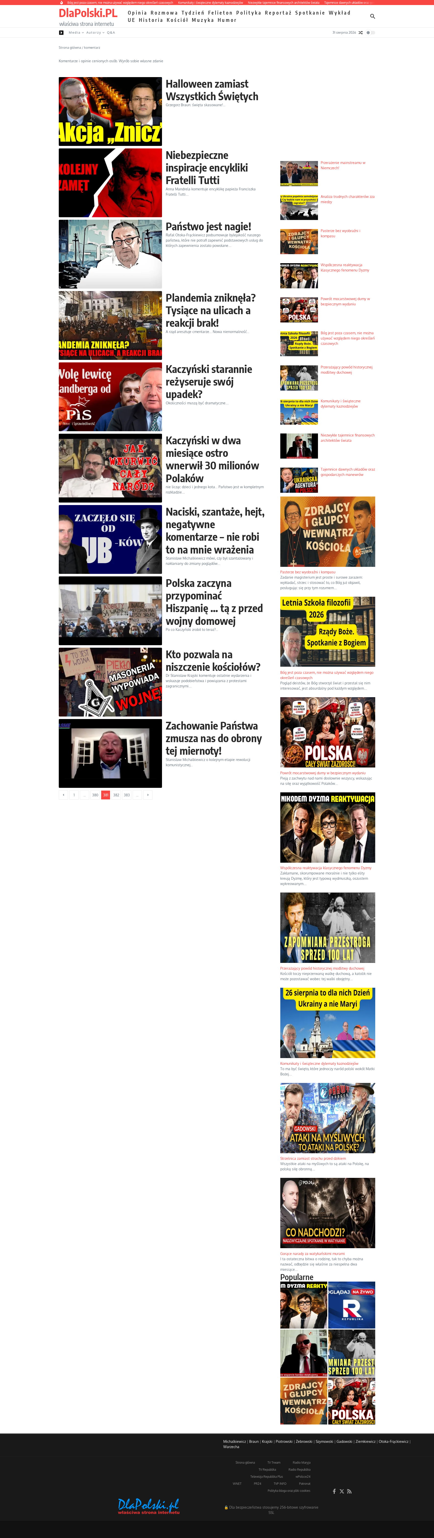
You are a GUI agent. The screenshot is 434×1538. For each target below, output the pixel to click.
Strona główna (70, 47)
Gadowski (344, 1441)
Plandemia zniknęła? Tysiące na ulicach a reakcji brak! (211, 310)
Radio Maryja (301, 1462)
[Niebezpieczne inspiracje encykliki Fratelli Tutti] (110, 182)
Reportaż (278, 13)
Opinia (138, 13)
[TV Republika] (351, 1305)
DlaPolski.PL (88, 13)
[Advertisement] (327, 118)
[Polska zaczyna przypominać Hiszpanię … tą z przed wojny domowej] (110, 610)
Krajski (267, 1441)
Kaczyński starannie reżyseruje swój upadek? (209, 381)
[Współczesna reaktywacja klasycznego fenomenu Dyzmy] (303, 1305)
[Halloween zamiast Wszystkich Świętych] (110, 111)
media (75, 32)
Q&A (111, 32)
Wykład (340, 13)
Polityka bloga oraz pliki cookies (289, 1491)
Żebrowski (304, 1441)
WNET (237, 1484)
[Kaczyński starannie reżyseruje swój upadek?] (110, 396)
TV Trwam (273, 1462)
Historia (151, 20)
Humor (227, 20)
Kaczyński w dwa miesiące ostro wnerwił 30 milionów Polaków (212, 458)
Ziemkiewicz (365, 1441)
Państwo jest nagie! (208, 226)
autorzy (93, 32)
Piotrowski (284, 1441)
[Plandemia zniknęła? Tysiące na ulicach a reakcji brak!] (110, 325)
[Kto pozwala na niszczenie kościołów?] (110, 682)
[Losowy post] (361, 33)
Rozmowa (165, 13)
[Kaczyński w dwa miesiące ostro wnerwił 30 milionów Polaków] (110, 468)
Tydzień (193, 13)
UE (132, 20)
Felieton (220, 13)
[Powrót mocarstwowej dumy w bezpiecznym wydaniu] (351, 1401)
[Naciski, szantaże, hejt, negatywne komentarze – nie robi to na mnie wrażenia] (110, 539)
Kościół (178, 20)
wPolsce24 (303, 1476)
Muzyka (203, 20)
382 (116, 795)
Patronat (304, 1484)
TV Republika (267, 1469)
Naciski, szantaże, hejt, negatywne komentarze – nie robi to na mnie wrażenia (215, 530)
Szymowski (324, 1441)
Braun (254, 1441)
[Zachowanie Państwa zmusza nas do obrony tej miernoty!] (110, 753)
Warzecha (231, 1447)
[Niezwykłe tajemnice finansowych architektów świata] (303, 1353)
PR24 (257, 1484)
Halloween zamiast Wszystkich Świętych (212, 89)
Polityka (249, 13)
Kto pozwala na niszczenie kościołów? (213, 660)
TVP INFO (280, 1484)
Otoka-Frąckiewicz (393, 1441)
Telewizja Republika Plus (266, 1476)
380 (95, 795)
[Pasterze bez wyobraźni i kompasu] (303, 1401)
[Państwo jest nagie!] (110, 254)
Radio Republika (299, 1469)
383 (127, 795)
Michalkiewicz (234, 1441)
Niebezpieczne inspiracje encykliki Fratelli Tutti (207, 167)
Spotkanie (310, 13)
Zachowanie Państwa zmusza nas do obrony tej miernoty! (214, 738)
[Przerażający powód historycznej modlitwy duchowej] (351, 1353)
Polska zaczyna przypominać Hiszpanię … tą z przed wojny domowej (214, 601)
